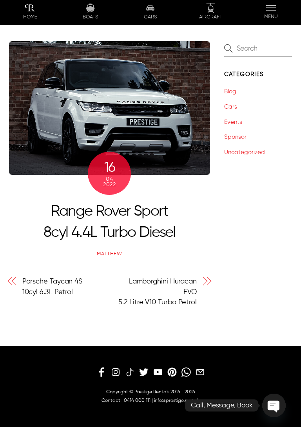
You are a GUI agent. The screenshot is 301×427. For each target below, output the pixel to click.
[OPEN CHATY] (274, 405)
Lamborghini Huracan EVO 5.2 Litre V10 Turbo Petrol (157, 292)
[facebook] (101, 372)
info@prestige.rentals (177, 400)
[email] (200, 372)
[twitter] (144, 372)
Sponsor (235, 137)
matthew (109, 253)
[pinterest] (172, 372)
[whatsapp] (186, 372)
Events (233, 122)
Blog (230, 91)
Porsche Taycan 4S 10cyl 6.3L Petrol (52, 286)
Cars (230, 107)
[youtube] (158, 372)
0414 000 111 (137, 400)
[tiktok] (129, 372)
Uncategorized (244, 152)
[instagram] (115, 372)
